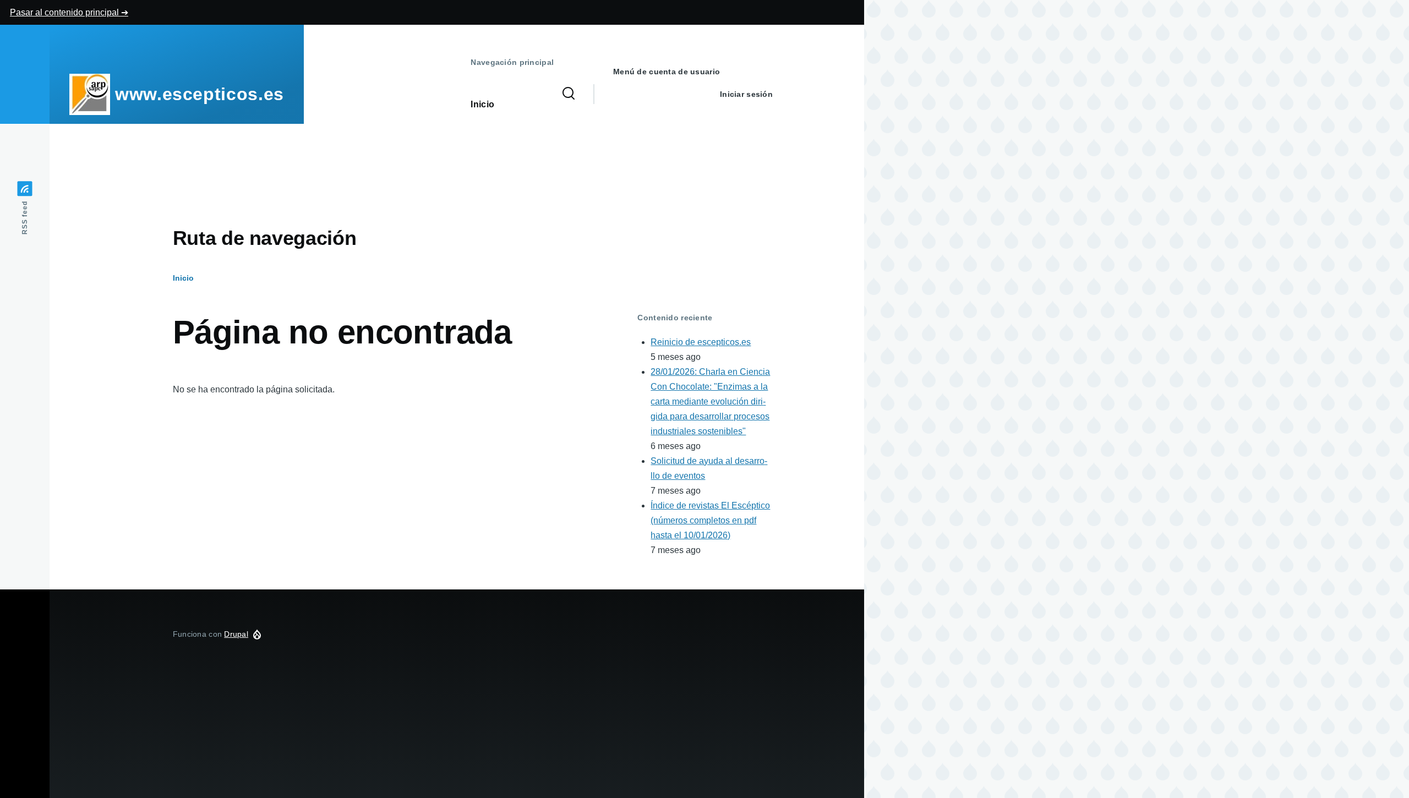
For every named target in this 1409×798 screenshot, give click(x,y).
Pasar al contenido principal (65, 12)
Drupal (236, 634)
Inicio (183, 278)
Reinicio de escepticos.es (701, 342)
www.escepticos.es (199, 94)
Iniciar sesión (746, 94)
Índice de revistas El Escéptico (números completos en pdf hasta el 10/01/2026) (710, 520)
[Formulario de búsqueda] (568, 94)
